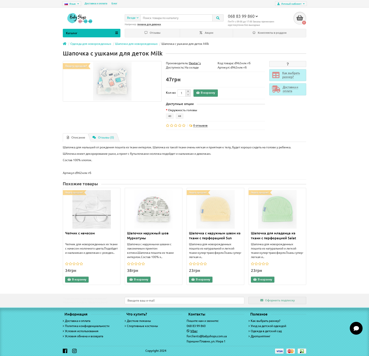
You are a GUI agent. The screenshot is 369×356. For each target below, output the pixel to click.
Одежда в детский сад (266, 331)
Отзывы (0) (106, 137)
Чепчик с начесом (80, 233)
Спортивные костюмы (142, 326)
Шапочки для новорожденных (136, 43)
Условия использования (81, 331)
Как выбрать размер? (265, 320)
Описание (78, 137)
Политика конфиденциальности (87, 326)
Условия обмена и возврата (84, 336)
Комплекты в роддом (272, 32)
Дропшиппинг (260, 336)
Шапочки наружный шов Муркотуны (147, 235)
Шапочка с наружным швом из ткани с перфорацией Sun (214, 235)
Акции (208, 32)
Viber (194, 331)
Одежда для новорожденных (90, 43)
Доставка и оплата (96, 3)
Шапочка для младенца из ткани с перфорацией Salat (273, 235)
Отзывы (154, 32)
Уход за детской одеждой (268, 326)
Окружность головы (182, 110)
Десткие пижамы (139, 320)
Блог (114, 3)
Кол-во (171, 92)
